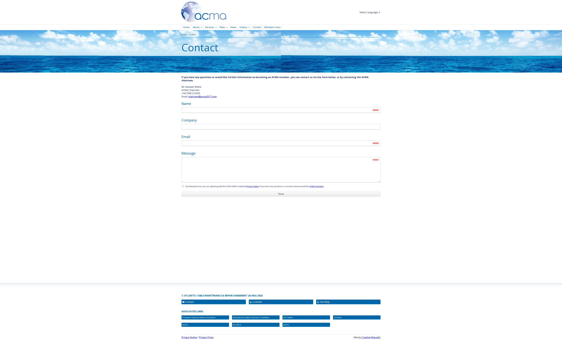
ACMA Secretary (316, 186)
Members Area (272, 27)
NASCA (185, 324)
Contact (257, 27)
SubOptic (338, 317)
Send (281, 194)
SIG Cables (288, 317)
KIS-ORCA (237, 324)
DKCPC (286, 324)
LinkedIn (257, 302)
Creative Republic (371, 337)
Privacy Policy (206, 337)
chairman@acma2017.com (202, 96)
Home (186, 27)
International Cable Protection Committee (251, 317)
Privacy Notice (252, 186)
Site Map (325, 302)
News (233, 27)
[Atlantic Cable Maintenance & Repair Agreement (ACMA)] (205, 22)
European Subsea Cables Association (199, 317)
